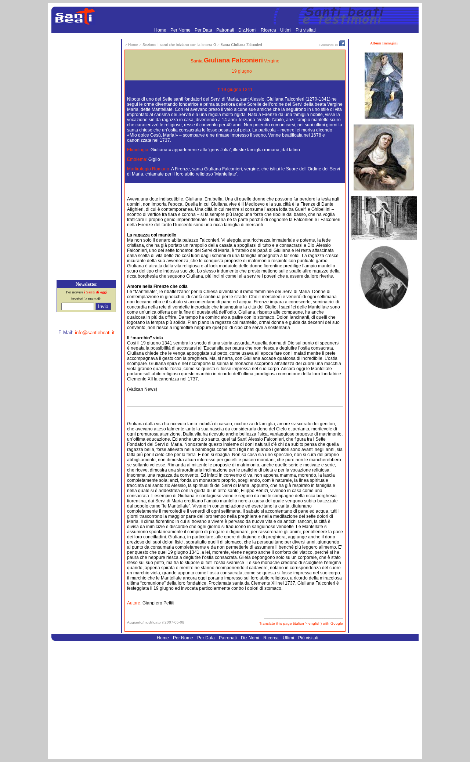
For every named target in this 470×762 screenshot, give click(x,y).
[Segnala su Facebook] (342, 44)
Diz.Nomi (248, 30)
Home (160, 30)
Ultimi (286, 30)
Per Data (204, 30)
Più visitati (306, 30)
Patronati (225, 30)
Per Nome (181, 30)
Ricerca (269, 30)
